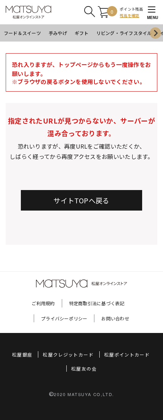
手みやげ (58, 33)
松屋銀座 (22, 354)
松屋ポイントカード (127, 354)
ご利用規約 (43, 303)
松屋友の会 (84, 368)
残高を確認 (129, 15)
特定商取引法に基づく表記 (97, 303)
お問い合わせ (115, 318)
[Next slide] (155, 33)
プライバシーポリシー (64, 318)
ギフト (82, 33)
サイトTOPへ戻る (81, 200)
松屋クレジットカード (68, 354)
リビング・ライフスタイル (124, 33)
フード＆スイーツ (22, 33)
